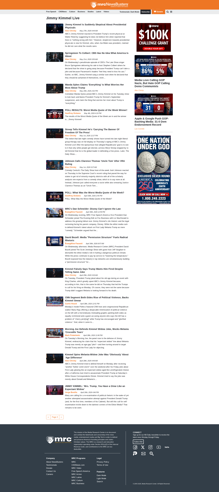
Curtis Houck (71, 304)
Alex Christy (70, 31)
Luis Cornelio (139, 129)
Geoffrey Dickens (73, 113)
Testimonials (125, 12)
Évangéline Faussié (73, 212)
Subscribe (146, 12)
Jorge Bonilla (71, 392)
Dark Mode (134, 12)
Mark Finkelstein (72, 335)
